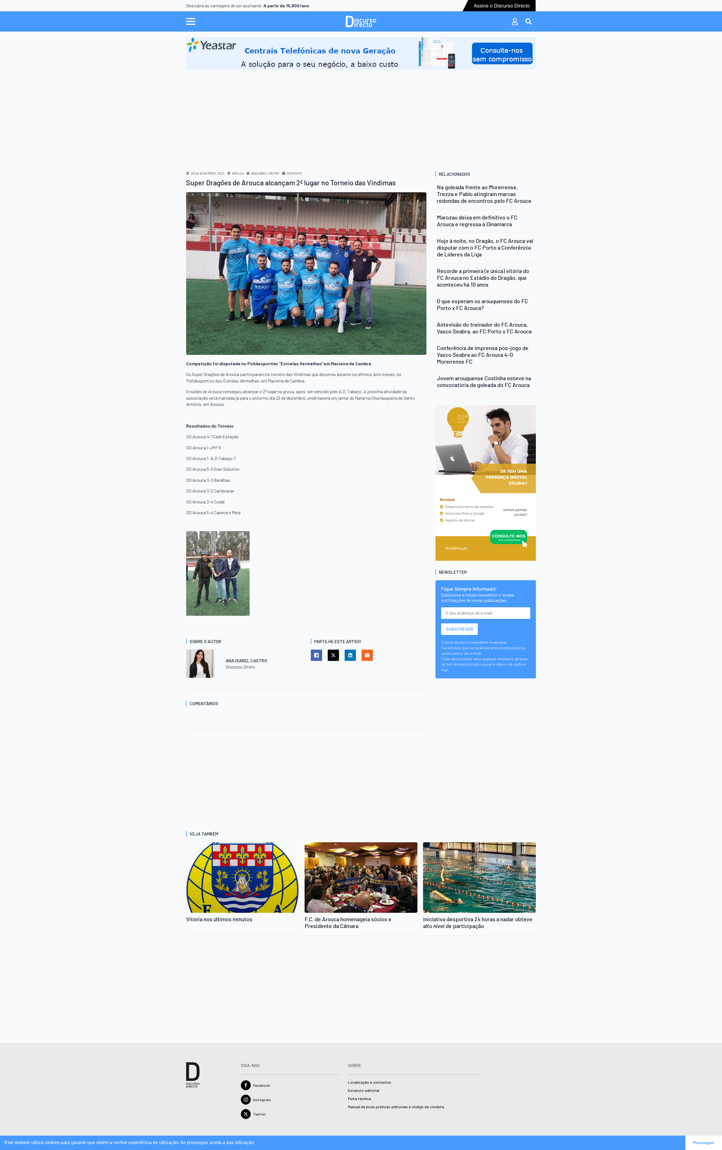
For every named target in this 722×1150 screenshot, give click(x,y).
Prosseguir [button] (703, 1142)
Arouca (238, 173)
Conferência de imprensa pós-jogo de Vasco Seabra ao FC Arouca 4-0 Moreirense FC (483, 354)
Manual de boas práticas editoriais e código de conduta (396, 1107)
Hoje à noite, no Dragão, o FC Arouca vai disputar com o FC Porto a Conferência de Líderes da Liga (485, 247)
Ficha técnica (359, 1099)
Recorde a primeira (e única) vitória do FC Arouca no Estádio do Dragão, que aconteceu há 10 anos (483, 277)
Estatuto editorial (363, 1091)
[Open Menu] (190, 21)
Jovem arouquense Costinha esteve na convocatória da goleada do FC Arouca (484, 381)
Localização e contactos (369, 1082)
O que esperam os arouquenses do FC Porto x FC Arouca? (482, 304)
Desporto (294, 173)
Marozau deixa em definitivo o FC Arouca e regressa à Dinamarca (477, 220)
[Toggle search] (528, 21)
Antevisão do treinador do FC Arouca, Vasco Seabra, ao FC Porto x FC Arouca (484, 328)
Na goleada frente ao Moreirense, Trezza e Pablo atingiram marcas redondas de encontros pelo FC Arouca (484, 194)
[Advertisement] (361, 111)
